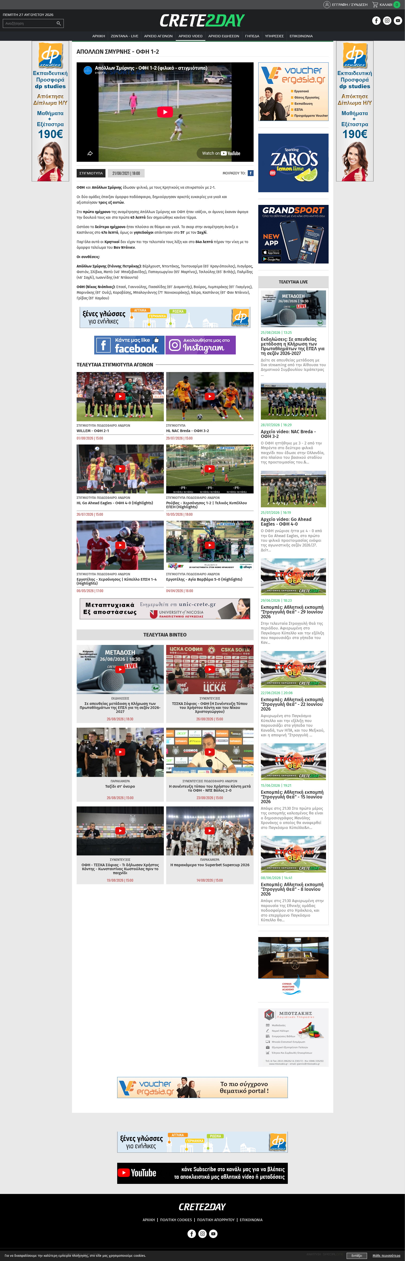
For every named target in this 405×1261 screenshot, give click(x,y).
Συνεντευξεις (210, 698)
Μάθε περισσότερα (386, 1256)
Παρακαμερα (120, 781)
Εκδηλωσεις (120, 698)
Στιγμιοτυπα (91, 173)
